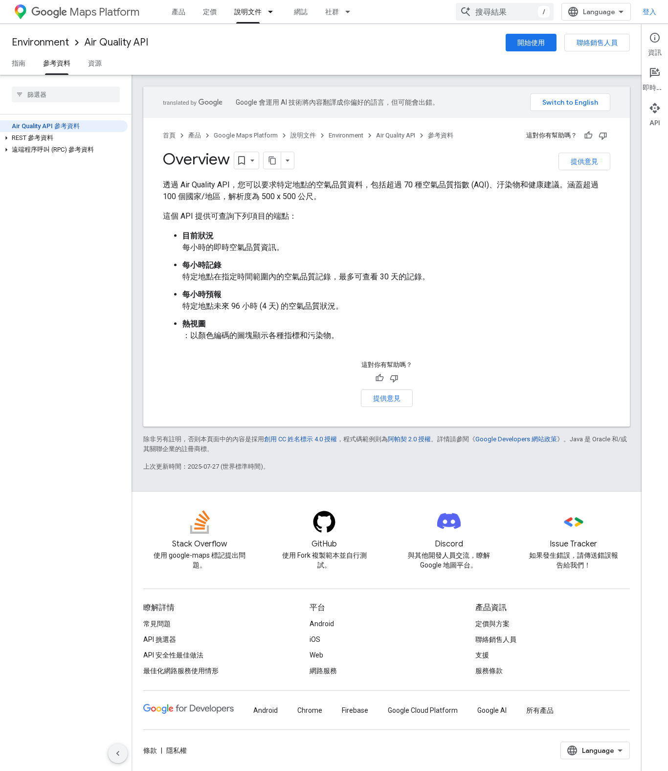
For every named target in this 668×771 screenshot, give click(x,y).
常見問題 (157, 624)
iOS (315, 639)
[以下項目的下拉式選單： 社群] (350, 11)
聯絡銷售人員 (597, 42)
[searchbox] (66, 94)
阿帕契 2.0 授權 (409, 439)
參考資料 (56, 63)
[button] (64, 138)
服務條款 (489, 671)
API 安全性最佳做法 (173, 655)
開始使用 (531, 42)
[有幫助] (588, 135)
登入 (649, 12)
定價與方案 (492, 624)
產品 (178, 11)
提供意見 (584, 161)
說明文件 (248, 11)
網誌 (301, 11)
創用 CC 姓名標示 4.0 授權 (300, 439)
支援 (482, 655)
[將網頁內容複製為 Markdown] (272, 160)
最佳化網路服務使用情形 (181, 671)
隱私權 (176, 750)
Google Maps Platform (246, 135)
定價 (210, 11)
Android (322, 624)
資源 (95, 63)
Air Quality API (116, 42)
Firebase (355, 710)
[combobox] (505, 12)
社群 (332, 11)
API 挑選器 (159, 639)
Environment (40, 42)
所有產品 (540, 710)
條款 (150, 750)
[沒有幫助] (603, 135)
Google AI (492, 710)
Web (316, 655)
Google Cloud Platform (423, 710)
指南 (18, 63)
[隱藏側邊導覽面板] (118, 753)
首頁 (169, 135)
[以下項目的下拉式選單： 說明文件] (273, 11)
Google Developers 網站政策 (516, 439)
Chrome (309, 710)
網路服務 (323, 671)
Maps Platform (104, 12)
